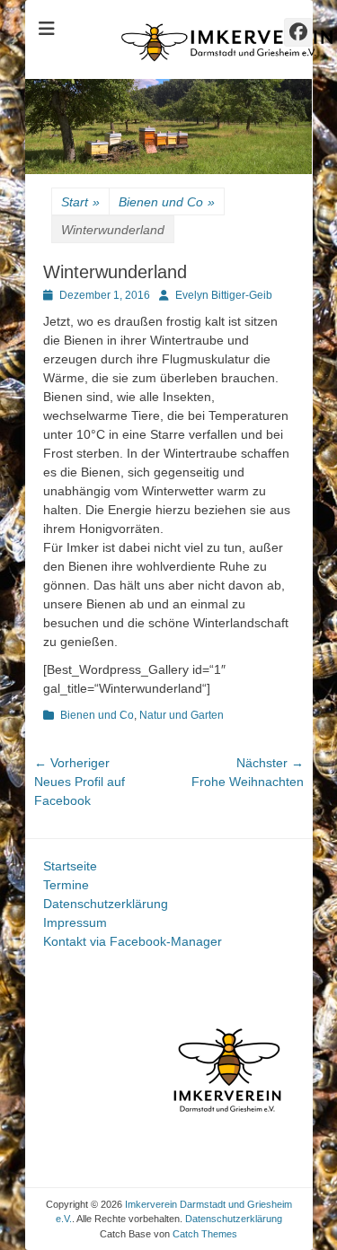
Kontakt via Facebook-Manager (132, 941)
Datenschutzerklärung (105, 903)
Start (80, 202)
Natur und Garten (181, 715)
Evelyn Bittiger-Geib (223, 295)
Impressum (75, 922)
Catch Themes (205, 1233)
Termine (66, 885)
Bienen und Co (167, 202)
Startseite (70, 866)
